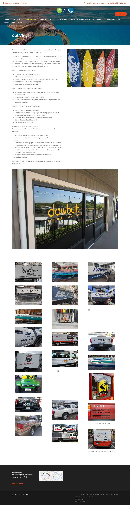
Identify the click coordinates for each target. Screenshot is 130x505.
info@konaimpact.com (98, 3)
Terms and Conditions (84, 497)
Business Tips (9, 23)
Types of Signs (17, 19)
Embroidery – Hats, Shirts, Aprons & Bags (86, 19)
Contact (21, 23)
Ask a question (120, 14)
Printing (43, 19)
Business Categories (113, 19)
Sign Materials (31, 19)
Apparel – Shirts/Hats (58, 19)
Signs (6, 19)
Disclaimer (79, 499)
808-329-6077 (17, 484)
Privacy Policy (81, 501)
